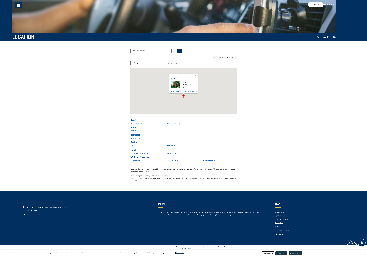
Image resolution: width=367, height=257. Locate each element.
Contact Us (278, 226)
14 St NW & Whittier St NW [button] (139, 153)
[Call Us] (354, 242)
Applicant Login (280, 216)
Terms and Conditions (282, 219)
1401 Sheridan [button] (135, 161)
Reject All (281, 253)
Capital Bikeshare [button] (172, 153)
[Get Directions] (179, 51)
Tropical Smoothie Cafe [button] (174, 123)
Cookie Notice (180, 253)
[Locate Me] (174, 51)
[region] (183, 253)
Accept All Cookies (295, 253)
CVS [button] (131, 146)
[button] (315, 4)
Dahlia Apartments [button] (209, 161)
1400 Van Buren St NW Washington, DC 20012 (184, 91)
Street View (232, 57)
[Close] (196, 76)
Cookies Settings (268, 253)
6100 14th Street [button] (172, 161)
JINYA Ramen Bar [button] (136, 123)
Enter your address (138, 51)
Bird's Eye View (219, 57)
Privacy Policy (279, 223)
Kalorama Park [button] (135, 138)
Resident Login (280, 212)
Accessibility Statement (282, 230)
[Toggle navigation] (18, 5)
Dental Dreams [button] (171, 146)
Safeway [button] (133, 131)
